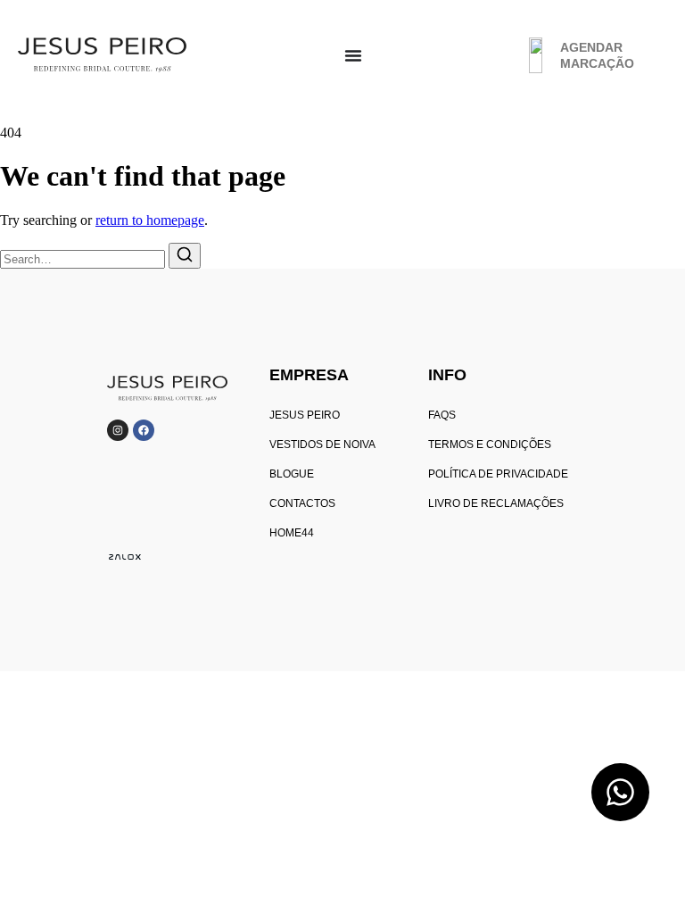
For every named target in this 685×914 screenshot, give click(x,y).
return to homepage (149, 220)
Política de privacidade (498, 474)
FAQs (442, 415)
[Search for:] (84, 258)
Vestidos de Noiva (322, 444)
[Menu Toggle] (353, 55)
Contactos (302, 503)
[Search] (185, 256)
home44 (291, 533)
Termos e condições (489, 444)
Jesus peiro (304, 415)
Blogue (291, 474)
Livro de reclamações (496, 503)
